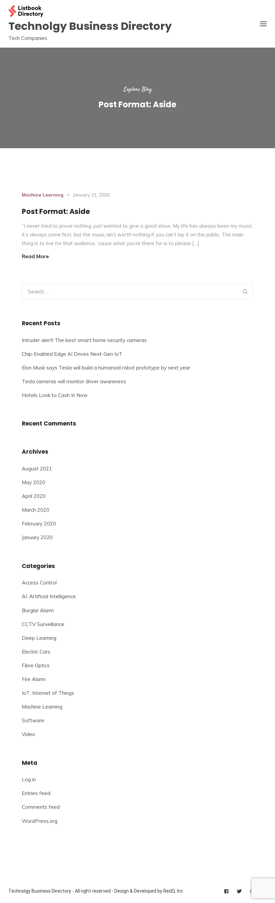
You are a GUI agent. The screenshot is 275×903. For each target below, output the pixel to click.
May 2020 (33, 482)
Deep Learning (39, 638)
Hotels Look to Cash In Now (55, 395)
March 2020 (35, 510)
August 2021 (37, 468)
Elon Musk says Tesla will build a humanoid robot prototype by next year (106, 367)
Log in (29, 779)
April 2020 (34, 496)
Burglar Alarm (38, 610)
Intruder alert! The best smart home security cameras (84, 340)
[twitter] (239, 891)
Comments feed (41, 807)
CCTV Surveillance (43, 624)
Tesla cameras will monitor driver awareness (74, 381)
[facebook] (226, 891)
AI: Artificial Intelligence (49, 596)
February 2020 (39, 523)
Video (28, 734)
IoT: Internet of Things (48, 693)
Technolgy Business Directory (90, 26)
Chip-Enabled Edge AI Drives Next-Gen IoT (72, 354)
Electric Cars (36, 651)
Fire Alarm (34, 679)
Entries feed (36, 793)
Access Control (39, 582)
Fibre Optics (36, 665)
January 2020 (37, 537)
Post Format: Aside (56, 211)
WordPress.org (39, 821)
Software (33, 720)
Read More (35, 256)
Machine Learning (42, 195)
